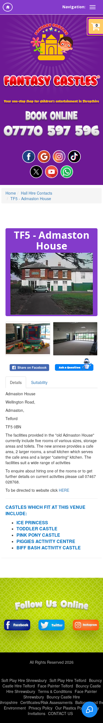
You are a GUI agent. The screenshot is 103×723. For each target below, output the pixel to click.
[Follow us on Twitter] (51, 625)
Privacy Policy (40, 708)
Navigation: (73, 6)
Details (16, 382)
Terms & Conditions (55, 691)
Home (10, 193)
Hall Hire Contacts (36, 193)
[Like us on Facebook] (28, 156)
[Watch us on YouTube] (51, 171)
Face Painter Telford (55, 686)
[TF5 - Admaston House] (51, 284)
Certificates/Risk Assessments (46, 702)
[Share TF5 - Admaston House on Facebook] (29, 367)
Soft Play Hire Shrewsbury (24, 680)
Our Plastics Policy (71, 708)
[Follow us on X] (36, 171)
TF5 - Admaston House (30, 198)
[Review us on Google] (44, 156)
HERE (64, 490)
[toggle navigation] (93, 7)
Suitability (39, 382)
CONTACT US (60, 713)
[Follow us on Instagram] (59, 156)
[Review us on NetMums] (74, 156)
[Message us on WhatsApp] (66, 171)
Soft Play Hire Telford (67, 680)
